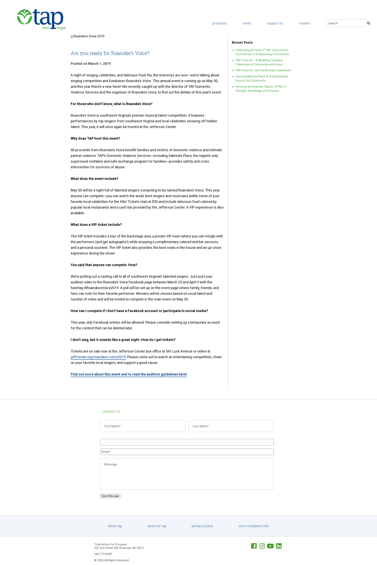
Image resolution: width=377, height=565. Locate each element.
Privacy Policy (202, 526)
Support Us (275, 23)
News (247, 23)
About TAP (115, 526)
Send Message (110, 495)
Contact (304, 23)
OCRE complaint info (254, 526)
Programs (219, 23)
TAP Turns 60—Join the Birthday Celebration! (263, 70)
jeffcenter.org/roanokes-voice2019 (98, 357)
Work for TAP (157, 526)
